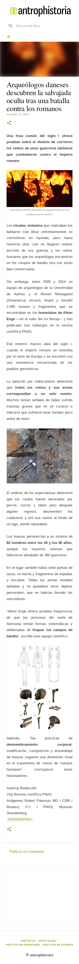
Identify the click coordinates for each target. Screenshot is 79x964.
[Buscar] (8, 26)
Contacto (27, 940)
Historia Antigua (19, 819)
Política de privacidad (23, 944)
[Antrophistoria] (39, 11)
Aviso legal (47, 940)
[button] (9, 123)
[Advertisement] (39, 896)
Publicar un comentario (27, 851)
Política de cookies (58, 944)
